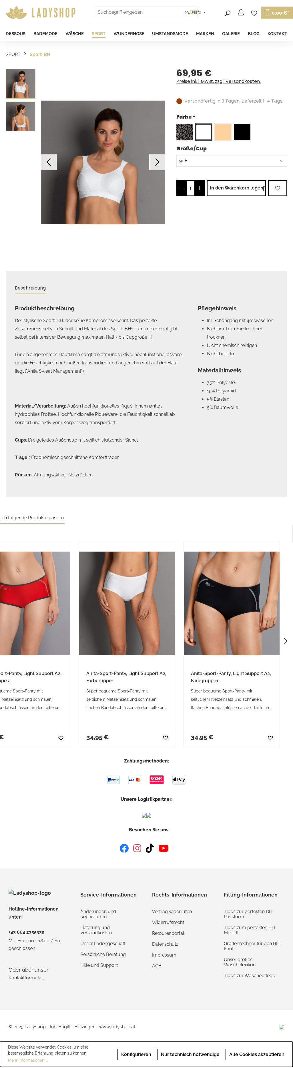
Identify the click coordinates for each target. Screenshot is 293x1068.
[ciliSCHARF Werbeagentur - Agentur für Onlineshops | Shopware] (282, 1027)
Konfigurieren (136, 1054)
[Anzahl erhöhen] (199, 188)
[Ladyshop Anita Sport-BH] (103, 162)
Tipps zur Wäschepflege (249, 975)
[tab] (30, 288)
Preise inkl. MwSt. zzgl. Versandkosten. (218, 81)
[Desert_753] (223, 132)
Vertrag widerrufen (172, 911)
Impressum (164, 955)
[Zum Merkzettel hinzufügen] (277, 188)
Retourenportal (168, 933)
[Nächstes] (157, 162)
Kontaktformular (26, 978)
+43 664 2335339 (26, 932)
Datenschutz (165, 944)
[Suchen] (227, 12)
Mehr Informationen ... (28, 1060)
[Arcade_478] (184, 132)
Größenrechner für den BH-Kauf (253, 946)
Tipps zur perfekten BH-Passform (249, 914)
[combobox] (140, 12)
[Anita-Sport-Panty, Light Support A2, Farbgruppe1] (127, 603)
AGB (157, 966)
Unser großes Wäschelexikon (240, 962)
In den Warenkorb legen (236, 188)
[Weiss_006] (203, 132)
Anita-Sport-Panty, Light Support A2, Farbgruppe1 (126, 677)
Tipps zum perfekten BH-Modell (250, 930)
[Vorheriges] (49, 162)
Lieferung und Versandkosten (96, 930)
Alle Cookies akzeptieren (256, 1054)
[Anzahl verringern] (182, 188)
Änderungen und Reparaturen (98, 914)
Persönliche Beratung (103, 954)
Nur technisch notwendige (190, 1054)
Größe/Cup (191, 148)
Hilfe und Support (99, 965)
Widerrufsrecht (168, 922)
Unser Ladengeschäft (102, 943)
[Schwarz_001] (242, 132)
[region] (85, 162)
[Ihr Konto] (240, 12)
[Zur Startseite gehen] (41, 12)
